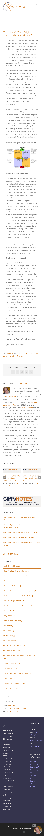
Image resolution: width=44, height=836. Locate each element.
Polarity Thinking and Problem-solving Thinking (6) (21, 656)
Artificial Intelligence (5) (12, 566)
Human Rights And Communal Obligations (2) (20, 591)
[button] (4, 477)
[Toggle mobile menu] (40, 4)
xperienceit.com (12, 711)
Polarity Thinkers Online (33, 784)
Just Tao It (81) (9, 611)
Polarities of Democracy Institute (34, 770)
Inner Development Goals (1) (14, 601)
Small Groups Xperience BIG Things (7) (17, 673)
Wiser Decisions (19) (11, 688)
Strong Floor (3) (9, 678)
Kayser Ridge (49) (10, 616)
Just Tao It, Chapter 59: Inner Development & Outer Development (11, 478)
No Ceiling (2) (9, 631)
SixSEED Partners (27, 408)
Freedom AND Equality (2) (13, 586)
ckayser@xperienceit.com (17, 708)
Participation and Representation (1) (16, 645)
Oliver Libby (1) (9, 636)
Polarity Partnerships (10, 396)
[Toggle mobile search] (36, 4)
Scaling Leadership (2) (12, 663)
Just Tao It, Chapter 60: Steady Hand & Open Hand (31, 478)
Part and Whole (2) (10, 640)
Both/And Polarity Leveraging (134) (16, 571)
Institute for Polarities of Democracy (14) (18, 606)
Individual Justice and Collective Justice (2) (19, 596)
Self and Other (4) (10, 668)
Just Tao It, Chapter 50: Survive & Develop (19, 538)
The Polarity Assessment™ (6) (14, 683)
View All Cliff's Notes (10, 554)
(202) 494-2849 (13, 705)
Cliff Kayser (9, 353)
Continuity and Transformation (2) (15, 576)
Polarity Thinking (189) (12, 650)
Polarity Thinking (17, 356)
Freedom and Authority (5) (13, 581)
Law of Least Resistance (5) (13, 621)
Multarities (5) (9, 626)
